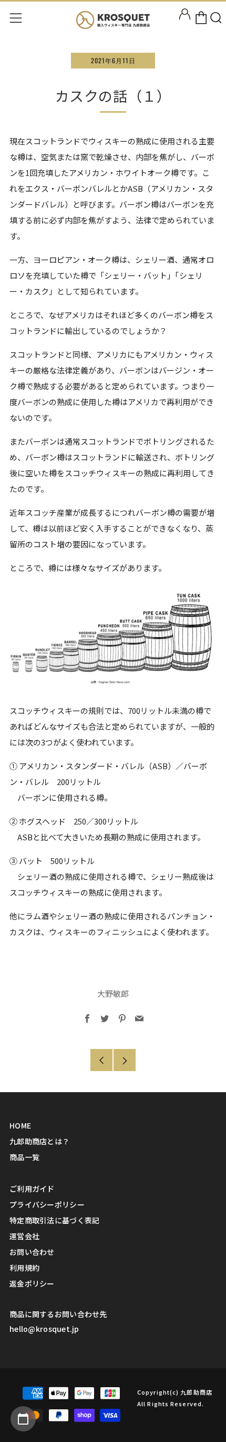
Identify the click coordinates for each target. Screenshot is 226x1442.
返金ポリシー (32, 1283)
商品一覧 (24, 1157)
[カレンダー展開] (23, 1418)
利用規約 (24, 1267)
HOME (20, 1125)
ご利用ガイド (32, 1188)
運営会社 (24, 1236)
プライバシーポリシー (47, 1204)
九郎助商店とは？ (39, 1141)
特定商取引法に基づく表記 (54, 1220)
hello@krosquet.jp (44, 1328)
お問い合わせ (32, 1252)
